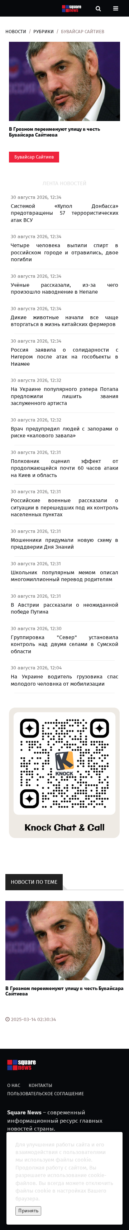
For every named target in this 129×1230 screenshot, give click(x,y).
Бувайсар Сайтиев (34, 157)
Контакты (40, 1085)
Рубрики (43, 31)
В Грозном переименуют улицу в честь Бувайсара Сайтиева (54, 132)
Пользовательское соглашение (45, 1093)
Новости (15, 31)
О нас (13, 1085)
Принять (28, 1211)
